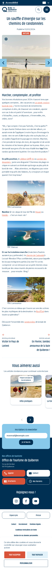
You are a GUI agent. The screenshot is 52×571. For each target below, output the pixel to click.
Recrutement (23, 524)
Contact (35, 473)
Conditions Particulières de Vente (26, 529)
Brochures (12, 481)
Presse (38, 515)
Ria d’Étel (40, 311)
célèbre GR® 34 (27, 159)
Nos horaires (37, 481)
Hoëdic (5, 215)
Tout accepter (14, 555)
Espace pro (14, 515)
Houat (38, 212)
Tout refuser (37, 555)
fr (43, 3)
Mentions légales (35, 524)
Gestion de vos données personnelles (26, 535)
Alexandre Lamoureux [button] (6, 39)
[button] (30, 419)
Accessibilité (10, 2)
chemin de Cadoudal (35, 255)
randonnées (29, 322)
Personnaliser (26, 563)
